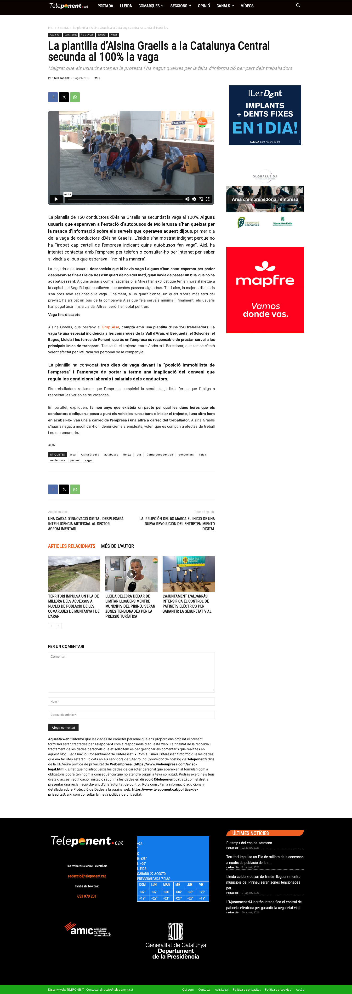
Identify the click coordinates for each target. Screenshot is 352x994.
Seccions (178, 5)
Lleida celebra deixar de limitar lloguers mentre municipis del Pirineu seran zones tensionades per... (263, 882)
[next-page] (59, 626)
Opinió (204, 5)
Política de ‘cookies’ (278, 990)
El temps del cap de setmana (249, 842)
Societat (63, 28)
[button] (298, 6)
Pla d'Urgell (87, 34)
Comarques (149, 5)
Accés (300, 990)
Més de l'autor (117, 546)
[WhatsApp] (75, 97)
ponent (75, 460)
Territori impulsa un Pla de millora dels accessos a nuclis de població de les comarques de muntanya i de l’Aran (73, 606)
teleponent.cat (169, 779)
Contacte (204, 990)
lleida (202, 454)
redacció (232, 847)
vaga (88, 460)
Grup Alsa (110, 327)
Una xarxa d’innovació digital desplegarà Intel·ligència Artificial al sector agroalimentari (86, 523)
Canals (223, 5)
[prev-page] (51, 626)
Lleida (126, 5)
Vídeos (247, 5)
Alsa (73, 454)
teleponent (61, 78)
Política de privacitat (247, 990)
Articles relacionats (71, 546)
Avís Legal (221, 990)
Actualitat (55, 34)
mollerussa (57, 460)
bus (139, 454)
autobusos (111, 454)
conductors (186, 454)
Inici (50, 28)
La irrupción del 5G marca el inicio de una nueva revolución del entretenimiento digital (177, 523)
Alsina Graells (90, 454)
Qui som (188, 990)
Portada (105, 5)
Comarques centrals (160, 454)
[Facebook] (53, 97)
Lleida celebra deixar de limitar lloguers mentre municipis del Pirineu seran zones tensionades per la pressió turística (130, 606)
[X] (64, 97)
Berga (127, 454)
